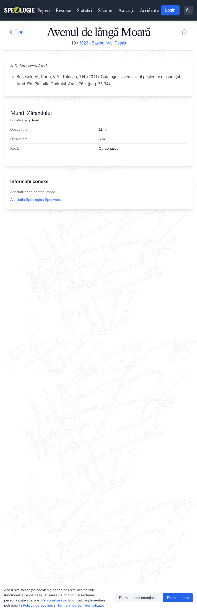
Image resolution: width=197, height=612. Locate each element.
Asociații (125, 10)
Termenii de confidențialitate (80, 605)
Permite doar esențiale (137, 598)
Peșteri (43, 10)
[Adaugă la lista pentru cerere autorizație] (184, 32)
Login (170, 10)
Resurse (63, 10)
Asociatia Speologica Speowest (35, 199)
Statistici (84, 10)
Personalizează (53, 600)
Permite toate (178, 598)
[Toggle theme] (188, 10)
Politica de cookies (38, 605)
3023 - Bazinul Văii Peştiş (102, 43)
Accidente (149, 10)
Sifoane (105, 10)
